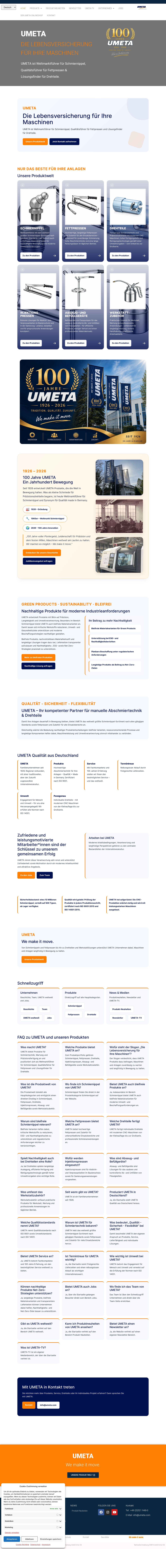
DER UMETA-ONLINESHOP (32, 15)
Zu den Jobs (26, 875)
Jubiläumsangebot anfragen (39, 561)
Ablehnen (29, 1539)
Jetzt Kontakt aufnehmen (64, 141)
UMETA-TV (89, 8)
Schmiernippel (75, 1006)
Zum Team (45, 875)
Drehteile (91, 1014)
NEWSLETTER (75, 8)
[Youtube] (114, 1512)
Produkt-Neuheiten (121, 1009)
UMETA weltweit (31, 1018)
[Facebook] (101, 1512)
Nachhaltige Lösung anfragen (38, 666)
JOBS (120, 8)
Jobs (49, 1018)
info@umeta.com (48, 1405)
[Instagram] (108, 1512)
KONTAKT (51, 15)
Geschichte (28, 1009)
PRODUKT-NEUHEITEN (55, 8)
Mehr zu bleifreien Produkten (38, 657)
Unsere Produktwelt (35, 141)
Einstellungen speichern (50, 1539)
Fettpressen (73, 1014)
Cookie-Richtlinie (22, 1545)
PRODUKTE (34, 8)
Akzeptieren (12, 1539)
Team (44, 1009)
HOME (23, 8)
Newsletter (117, 1018)
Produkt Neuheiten (79, 1511)
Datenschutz (35, 1545)
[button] (36, 8)
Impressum (46, 1545)
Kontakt (28, 1405)
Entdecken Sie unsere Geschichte (42, 552)
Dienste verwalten (12, 1532)
